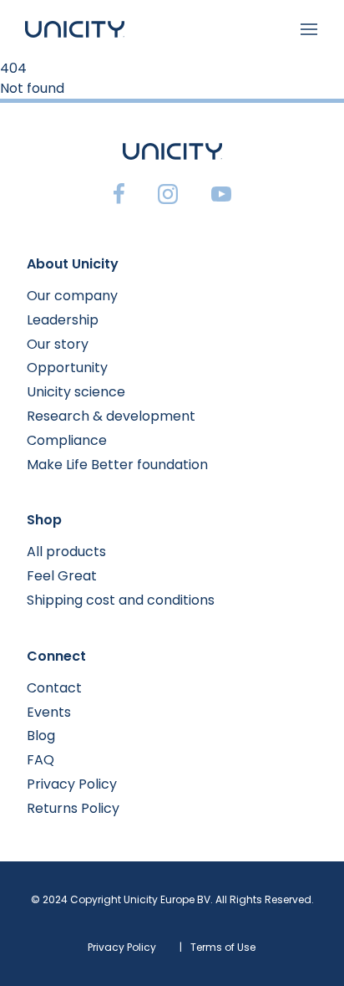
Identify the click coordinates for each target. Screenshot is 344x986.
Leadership (63, 320)
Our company (72, 295)
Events (49, 712)
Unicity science (76, 391)
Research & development (111, 416)
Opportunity (67, 367)
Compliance (67, 440)
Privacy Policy (72, 784)
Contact (54, 687)
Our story (58, 344)
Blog (41, 735)
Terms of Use (222, 947)
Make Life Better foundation (117, 464)
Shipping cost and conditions (121, 600)
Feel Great (62, 575)
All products (66, 551)
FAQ (40, 759)
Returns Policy (73, 808)
